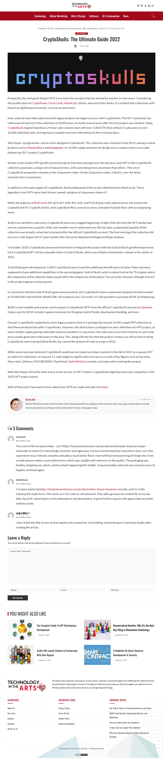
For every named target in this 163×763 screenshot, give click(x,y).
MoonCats (70, 103)
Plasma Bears (36, 147)
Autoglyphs (56, 147)
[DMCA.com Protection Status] (81, 755)
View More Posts (146, 399)
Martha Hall (30, 399)
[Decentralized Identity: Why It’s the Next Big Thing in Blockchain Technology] (97, 630)
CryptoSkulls (16, 127)
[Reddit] (152, 6)
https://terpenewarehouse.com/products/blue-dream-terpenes (78, 489)
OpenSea (146, 307)
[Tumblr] (145, 6)
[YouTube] (149, 6)
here (105, 387)
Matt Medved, (76, 361)
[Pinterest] (138, 6)
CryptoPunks (39, 103)
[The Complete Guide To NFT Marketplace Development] (21, 630)
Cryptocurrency (81, 33)
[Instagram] (142, 6)
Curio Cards (55, 103)
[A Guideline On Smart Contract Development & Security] (97, 655)
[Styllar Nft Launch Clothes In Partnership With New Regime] (21, 655)
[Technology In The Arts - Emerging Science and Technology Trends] (81, 6)
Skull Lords (40, 202)
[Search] (153, 15)
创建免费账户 (23, 513)
